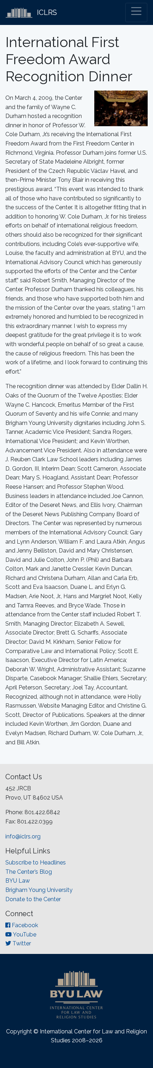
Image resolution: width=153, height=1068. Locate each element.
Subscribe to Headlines (35, 862)
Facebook (24, 925)
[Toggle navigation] (136, 12)
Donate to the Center (33, 899)
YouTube (24, 934)
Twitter (21, 943)
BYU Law (17, 880)
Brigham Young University (39, 890)
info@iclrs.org (23, 836)
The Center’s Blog (28, 871)
